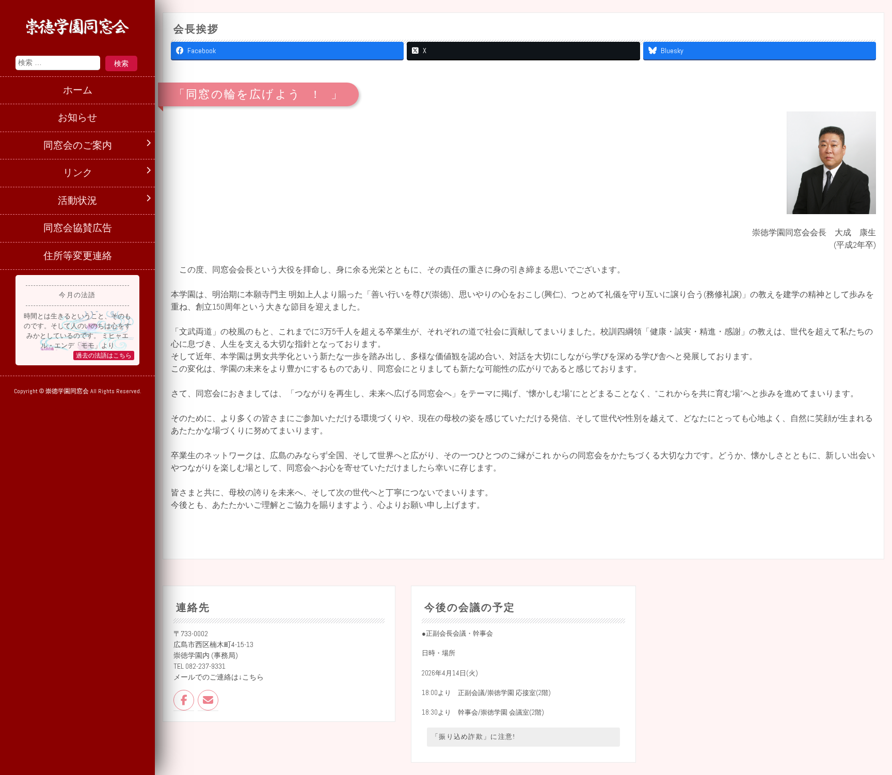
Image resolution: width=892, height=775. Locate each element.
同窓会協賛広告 (77, 227)
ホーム (77, 90)
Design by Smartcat (78, 410)
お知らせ (77, 117)
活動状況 (77, 200)
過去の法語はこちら (104, 355)
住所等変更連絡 (77, 255)
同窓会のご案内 (77, 145)
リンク (77, 172)
